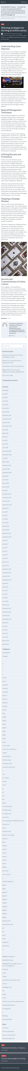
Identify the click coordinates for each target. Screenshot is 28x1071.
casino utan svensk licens (9, 749)
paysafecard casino (7, 924)
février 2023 (5, 483)
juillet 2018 (5, 508)
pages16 (4, 899)
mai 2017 (4, 551)
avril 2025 (5, 444)
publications (5, 946)
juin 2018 (4, 512)
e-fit (3, 774)
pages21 (4, 910)
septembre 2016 (7, 580)
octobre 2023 (6, 469)
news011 (4, 846)
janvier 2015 (5, 644)
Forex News (5, 778)
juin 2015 (4, 626)
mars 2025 (5, 447)
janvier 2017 (5, 565)
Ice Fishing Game (7, 806)
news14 (4, 856)
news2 (4, 863)
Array (17, 1068)
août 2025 (5, 430)
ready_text (5, 969)
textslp (4, 994)
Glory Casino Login (7, 375)
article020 (5, 692)
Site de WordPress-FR (8, 1038)
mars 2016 (5, 601)
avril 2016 (5, 597)
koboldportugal (6, 810)
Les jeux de (5, 817)
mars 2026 (5, 404)
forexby (4, 781)
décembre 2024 (6, 451)
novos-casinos (6, 874)
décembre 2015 (6, 608)
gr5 (3, 799)
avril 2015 (5, 633)
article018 (5, 685)
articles (4, 710)
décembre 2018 (6, 494)
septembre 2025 (7, 426)
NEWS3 (4, 867)
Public (2, 24)
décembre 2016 (6, 569)
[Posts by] (2, 34)
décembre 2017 (6, 533)
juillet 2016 (5, 587)
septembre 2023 (7, 472)
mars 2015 (5, 637)
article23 (4, 706)
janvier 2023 (5, 487)
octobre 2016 (6, 576)
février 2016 (5, 605)
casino (4, 742)
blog (3, 713)
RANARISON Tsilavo (7, 960)
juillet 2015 (5, 623)
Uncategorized (6, 1008)
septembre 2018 (7, 505)
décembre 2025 (6, 415)
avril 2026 (5, 401)
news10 (4, 849)
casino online (6, 745)
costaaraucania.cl (7, 763)
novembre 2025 (6, 419)
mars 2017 (5, 558)
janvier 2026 (5, 412)
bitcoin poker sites (19, 72)
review (4, 973)
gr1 (3, 792)
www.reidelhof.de (7, 1019)
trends (4, 998)
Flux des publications (8, 1031)
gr (3, 788)
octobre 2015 (6, 615)
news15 (4, 860)
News (3, 842)
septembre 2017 (7, 537)
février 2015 (5, 640)
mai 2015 (4, 630)
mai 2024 (4, 458)
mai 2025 (4, 440)
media (4, 828)
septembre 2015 (7, 619)
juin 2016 (4, 590)
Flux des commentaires (8, 1035)
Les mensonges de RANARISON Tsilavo (13, 821)
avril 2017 (5, 555)
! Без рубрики (6, 652)
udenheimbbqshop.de (8, 1005)
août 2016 (5, 583)
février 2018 (5, 526)
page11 (4, 885)
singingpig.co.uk (6, 987)
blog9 (4, 738)
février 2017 (5, 562)
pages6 (4, 917)
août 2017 (5, 540)
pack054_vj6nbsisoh (8, 881)
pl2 (3, 928)
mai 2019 (4, 490)
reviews (4, 976)
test (3, 991)
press (4, 935)
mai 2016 (4, 594)
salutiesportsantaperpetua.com (11, 980)
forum (4, 785)
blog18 (4, 728)
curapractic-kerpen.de (8, 767)
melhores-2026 (6, 831)
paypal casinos (6, 921)
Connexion (5, 1028)
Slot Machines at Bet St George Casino (13, 366)
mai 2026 (4, 397)
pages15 (4, 896)
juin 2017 (4, 547)
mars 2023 (5, 480)
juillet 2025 (5, 433)
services (4, 983)
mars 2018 (5, 522)
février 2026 (5, 408)
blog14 (4, 720)
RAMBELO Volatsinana (8, 956)
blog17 (4, 724)
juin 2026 (4, 394)
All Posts (12, 335)
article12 (4, 699)
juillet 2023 (5, 476)
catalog (4, 753)
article (4, 681)
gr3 (3, 796)
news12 (4, 853)
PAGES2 (4, 903)
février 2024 (5, 462)
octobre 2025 (6, 422)
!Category (5, 656)
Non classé (5, 871)
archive (4, 677)
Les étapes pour (6, 813)
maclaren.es (5, 824)
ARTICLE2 (5, 703)
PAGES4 (4, 914)
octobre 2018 (6, 501)
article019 (5, 688)
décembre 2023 (6, 465)
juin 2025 (4, 437)
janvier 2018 (5, 530)
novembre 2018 (6, 497)
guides (4, 803)
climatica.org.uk (6, 760)
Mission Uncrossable (8, 835)
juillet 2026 (5, 390)
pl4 (3, 931)
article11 (4, 695)
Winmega (5, 1016)
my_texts (4, 838)
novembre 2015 (6, 612)
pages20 (4, 906)
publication (5, 942)
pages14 (4, 892)
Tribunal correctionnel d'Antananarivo (13, 1001)
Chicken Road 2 (6, 756)
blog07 (4, 717)
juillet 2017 (5, 544)
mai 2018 (4, 515)
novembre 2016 (6, 572)
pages (4, 888)
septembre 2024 (7, 455)
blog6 (4, 731)
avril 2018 (5, 519)
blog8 (4, 735)
